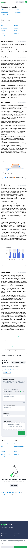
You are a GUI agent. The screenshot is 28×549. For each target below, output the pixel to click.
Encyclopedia (10, 492)
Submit (21, 433)
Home (3, 492)
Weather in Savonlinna (7, 449)
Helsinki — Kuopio (7, 370)
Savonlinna (4, 28)
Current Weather (5, 9)
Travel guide (3, 538)
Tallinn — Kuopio (17, 370)
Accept (20, 547)
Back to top (14, 485)
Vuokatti (3, 36)
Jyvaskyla (3, 23)
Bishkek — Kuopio (7, 372)
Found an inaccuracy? (22, 41)
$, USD (21, 2)
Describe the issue (6, 394)
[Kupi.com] (4, 2)
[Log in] (26, 2)
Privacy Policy (17, 538)
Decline (7, 547)
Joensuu (16, 23)
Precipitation (18, 12)
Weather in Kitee (5, 454)
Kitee (2, 33)
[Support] (17, 2)
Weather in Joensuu (19, 444)
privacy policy (18, 543)
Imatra (16, 28)
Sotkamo (16, 33)
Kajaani (16, 25)
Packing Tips (4, 14)
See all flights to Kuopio (18, 362)
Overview (17, 9)
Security (15, 535)
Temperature (4, 12)
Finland (18, 492)
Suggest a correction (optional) (9, 405)
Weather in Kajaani (19, 446)
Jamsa (3, 30)
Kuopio (3, 495)
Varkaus (16, 30)
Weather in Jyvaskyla (6, 444)
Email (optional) (6, 413)
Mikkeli (3, 25)
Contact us (3, 535)
